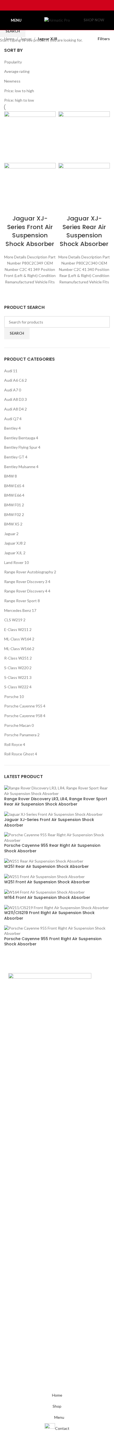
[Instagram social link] (53, 5)
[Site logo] (57, 19)
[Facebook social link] (46, 5)
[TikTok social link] (67, 5)
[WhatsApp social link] (60, 5)
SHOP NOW (94, 20)
